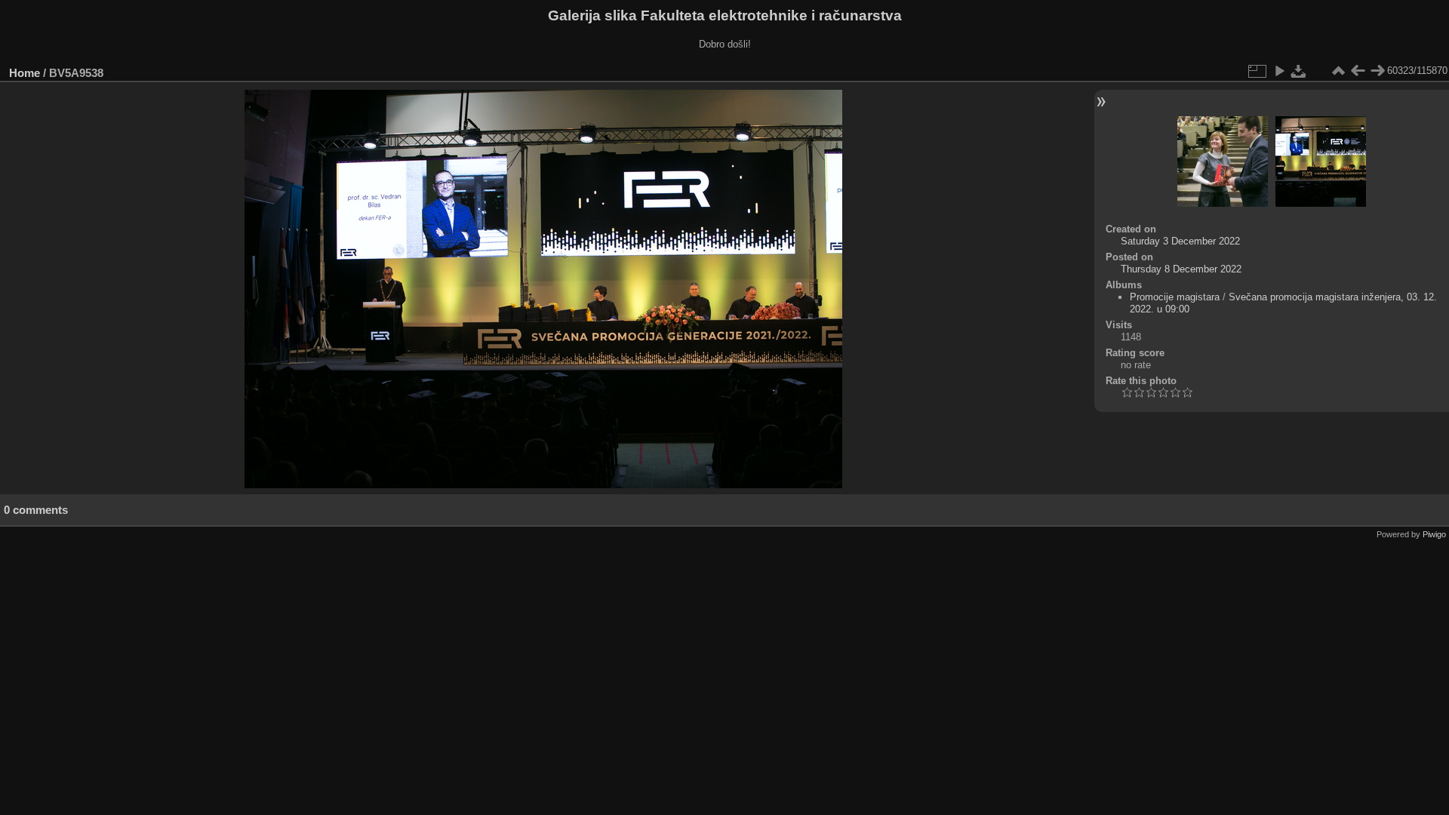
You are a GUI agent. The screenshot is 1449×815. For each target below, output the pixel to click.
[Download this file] (1299, 71)
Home (24, 72)
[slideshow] (1279, 71)
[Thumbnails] (1338, 71)
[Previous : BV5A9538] (1357, 71)
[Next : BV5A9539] (1377, 71)
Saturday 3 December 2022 (1180, 241)
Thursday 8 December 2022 (1181, 269)
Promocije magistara (1175, 297)
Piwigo (1434, 534)
